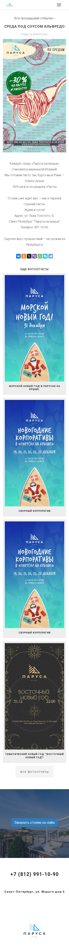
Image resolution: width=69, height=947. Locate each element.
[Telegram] (50, 256)
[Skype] (45, 256)
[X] (29, 256)
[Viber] (34, 256)
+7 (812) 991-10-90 (34, 874)
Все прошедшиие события (33, 18)
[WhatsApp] (40, 256)
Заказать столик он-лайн (34, 822)
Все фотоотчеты (34, 772)
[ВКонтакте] (18, 256)
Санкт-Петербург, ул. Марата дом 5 (34, 891)
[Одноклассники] (23, 256)
